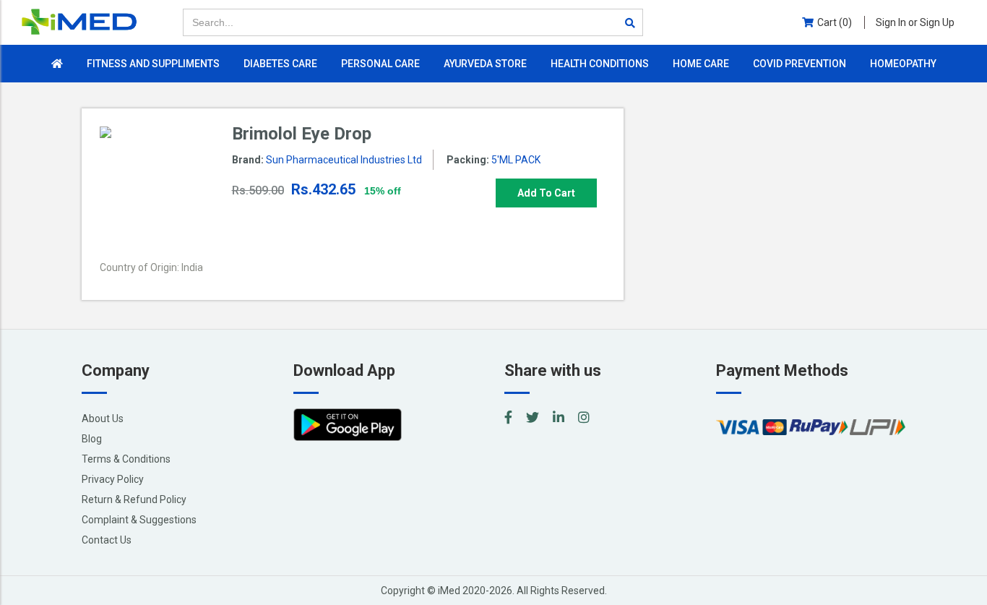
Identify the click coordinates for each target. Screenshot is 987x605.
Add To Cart (546, 193)
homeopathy (903, 63)
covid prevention (799, 63)
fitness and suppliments (153, 63)
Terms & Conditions (126, 459)
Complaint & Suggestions (139, 519)
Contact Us (107, 540)
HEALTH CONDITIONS (600, 63)
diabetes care (280, 63)
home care (701, 63)
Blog (92, 439)
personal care (380, 63)
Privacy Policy (113, 479)
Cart (834, 22)
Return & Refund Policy (134, 499)
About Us (103, 418)
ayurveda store (485, 63)
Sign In (915, 22)
